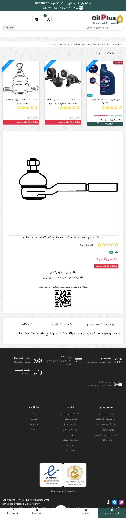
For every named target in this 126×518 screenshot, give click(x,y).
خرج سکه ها (70, 434)
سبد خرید (86, 513)
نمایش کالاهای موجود (69, 122)
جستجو (9, 27)
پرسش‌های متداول (70, 440)
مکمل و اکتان (107, 440)
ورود (34, 413)
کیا (111, 252)
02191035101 (25, 373)
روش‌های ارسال (70, 424)
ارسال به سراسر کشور (60, 272)
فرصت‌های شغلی (70, 429)
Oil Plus (25, 500)
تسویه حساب (34, 429)
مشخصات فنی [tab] (63, 324)
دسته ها (36, 513)
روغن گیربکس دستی (106, 424)
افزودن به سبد (106, 123)
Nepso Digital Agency (28, 504)
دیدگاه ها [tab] (25, 324)
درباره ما (70, 445)
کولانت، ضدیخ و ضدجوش (106, 434)
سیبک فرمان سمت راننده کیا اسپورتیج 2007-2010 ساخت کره (63, 237)
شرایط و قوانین (70, 419)
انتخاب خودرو (112, 513)
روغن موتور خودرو (107, 413)
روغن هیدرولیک (106, 429)
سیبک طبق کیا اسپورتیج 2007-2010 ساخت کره (21, 101)
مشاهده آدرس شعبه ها (63, 491)
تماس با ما (12, 513)
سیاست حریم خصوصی (70, 413)
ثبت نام (34, 419)
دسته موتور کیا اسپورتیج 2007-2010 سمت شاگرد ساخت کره (63, 101)
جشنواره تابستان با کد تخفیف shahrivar (63, 3)
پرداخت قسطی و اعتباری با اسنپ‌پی (61, 7)
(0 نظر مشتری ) (87, 245)
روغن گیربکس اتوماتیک (106, 419)
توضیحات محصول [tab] (101, 324)
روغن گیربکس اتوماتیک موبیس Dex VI (105, 101)
